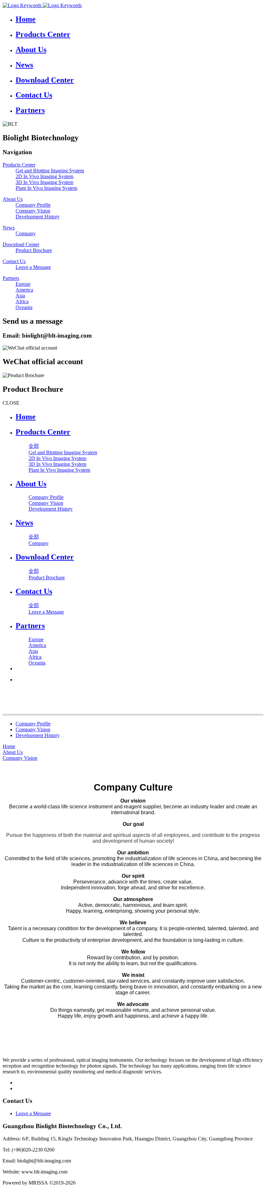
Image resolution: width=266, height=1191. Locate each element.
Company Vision (33, 729)
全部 (34, 446)
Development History (38, 735)
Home (26, 416)
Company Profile (33, 723)
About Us (13, 752)
